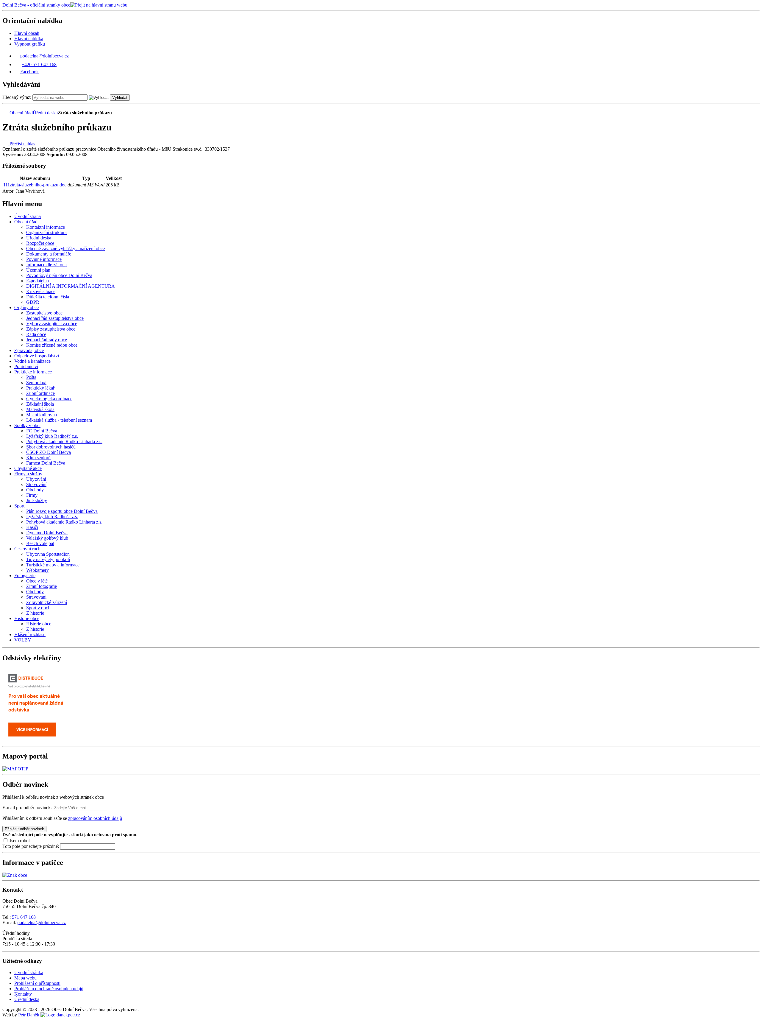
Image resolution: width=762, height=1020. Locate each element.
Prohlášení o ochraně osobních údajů (48, 988)
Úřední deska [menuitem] (38, 237)
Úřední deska (45, 112)
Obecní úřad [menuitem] (26, 221)
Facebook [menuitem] (29, 71)
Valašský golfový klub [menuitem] (47, 538)
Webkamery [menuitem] (37, 570)
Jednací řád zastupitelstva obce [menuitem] (55, 318)
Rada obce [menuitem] (36, 334)
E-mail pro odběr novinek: (27, 807)
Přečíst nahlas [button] (21, 143)
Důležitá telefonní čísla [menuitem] (47, 296)
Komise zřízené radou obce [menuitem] (51, 345)
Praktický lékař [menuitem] (40, 387)
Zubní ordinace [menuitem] (40, 393)
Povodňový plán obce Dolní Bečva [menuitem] (59, 275)
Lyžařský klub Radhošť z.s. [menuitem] (52, 436)
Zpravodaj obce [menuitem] (29, 350)
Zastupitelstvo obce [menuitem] (44, 312)
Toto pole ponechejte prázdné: (31, 846)
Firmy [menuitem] (32, 495)
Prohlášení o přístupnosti (37, 983)
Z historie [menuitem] (35, 613)
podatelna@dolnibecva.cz (41, 922)
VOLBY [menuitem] (22, 639)
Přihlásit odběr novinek (24, 829)
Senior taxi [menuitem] (36, 382)
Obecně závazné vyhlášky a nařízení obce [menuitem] (65, 248)
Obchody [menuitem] (35, 489)
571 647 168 (24, 917)
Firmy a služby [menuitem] (28, 473)
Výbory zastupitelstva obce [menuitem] (51, 323)
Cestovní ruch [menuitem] (27, 548)
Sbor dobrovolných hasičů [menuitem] (51, 446)
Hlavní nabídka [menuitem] (28, 38)
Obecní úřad (21, 112)
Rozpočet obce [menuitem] (40, 243)
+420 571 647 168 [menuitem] (39, 64)
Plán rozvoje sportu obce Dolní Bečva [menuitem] (62, 511)
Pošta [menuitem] (31, 377)
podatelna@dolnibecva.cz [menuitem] (44, 55)
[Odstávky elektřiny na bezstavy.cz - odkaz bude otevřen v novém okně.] (39, 740)
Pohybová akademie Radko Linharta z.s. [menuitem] (64, 441)
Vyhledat (119, 97)
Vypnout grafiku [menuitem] (29, 43)
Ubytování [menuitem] (36, 479)
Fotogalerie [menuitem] (24, 575)
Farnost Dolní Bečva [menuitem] (45, 462)
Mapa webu (25, 977)
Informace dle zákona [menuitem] (46, 264)
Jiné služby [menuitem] (36, 500)
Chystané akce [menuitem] (28, 468)
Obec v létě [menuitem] (37, 580)
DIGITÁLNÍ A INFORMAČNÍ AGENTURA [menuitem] (70, 286)
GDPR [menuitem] (32, 302)
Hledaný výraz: (16, 97)
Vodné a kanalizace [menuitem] (32, 361)
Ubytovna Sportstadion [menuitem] (48, 554)
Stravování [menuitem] (36, 484)
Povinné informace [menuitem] (44, 259)
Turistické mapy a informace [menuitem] (52, 564)
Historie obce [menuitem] (26, 618)
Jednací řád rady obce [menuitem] (46, 339)
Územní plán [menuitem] (38, 269)
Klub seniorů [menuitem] (38, 457)
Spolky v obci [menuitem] (27, 425)
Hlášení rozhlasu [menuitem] (30, 634)
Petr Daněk (29, 1014)
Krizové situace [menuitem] (40, 291)
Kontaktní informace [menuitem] (45, 227)
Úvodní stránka (28, 972)
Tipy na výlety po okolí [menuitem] (48, 559)
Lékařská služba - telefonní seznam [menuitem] (59, 420)
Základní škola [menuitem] (40, 404)
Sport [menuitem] (19, 505)
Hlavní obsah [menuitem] (26, 33)
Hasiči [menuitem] (32, 527)
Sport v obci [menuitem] (37, 607)
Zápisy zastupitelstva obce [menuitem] (50, 328)
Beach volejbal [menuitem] (40, 543)
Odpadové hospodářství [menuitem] (36, 355)
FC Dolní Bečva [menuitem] (41, 430)
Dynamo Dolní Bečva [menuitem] (47, 532)
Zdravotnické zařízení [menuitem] (46, 602)
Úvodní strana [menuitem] (27, 216)
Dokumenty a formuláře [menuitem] (48, 253)
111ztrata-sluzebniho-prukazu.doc (34, 184)
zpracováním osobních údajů (95, 818)
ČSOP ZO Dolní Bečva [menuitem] (48, 452)
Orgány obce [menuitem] (26, 307)
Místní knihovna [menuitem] (41, 414)
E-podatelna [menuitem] (37, 280)
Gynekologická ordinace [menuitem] (49, 398)
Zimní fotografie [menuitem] (41, 586)
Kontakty (23, 993)
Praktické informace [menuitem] (33, 371)
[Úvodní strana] (5, 112)
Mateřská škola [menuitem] (40, 409)
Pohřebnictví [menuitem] (26, 366)
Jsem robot (19, 840)
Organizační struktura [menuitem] (46, 232)
